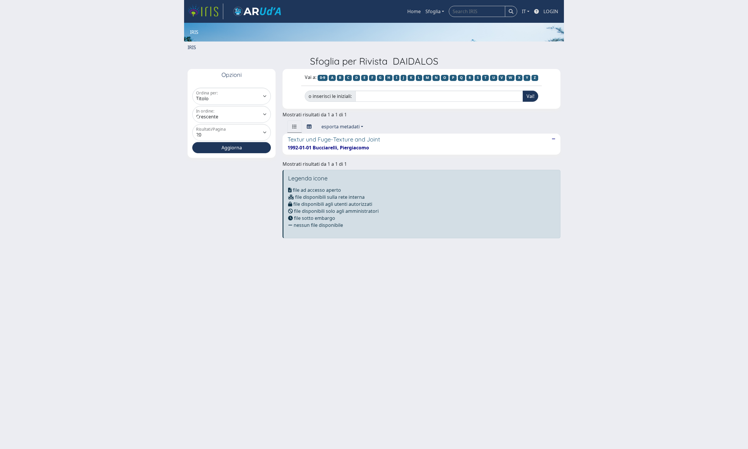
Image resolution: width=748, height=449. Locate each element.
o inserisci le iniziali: (330, 96)
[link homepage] (205, 11)
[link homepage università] (257, 11)
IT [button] (524, 11)
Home (414, 11)
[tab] (294, 126)
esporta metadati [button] (340, 126)
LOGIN (550, 11)
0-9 (322, 77)
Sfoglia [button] (433, 11)
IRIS (192, 47)
